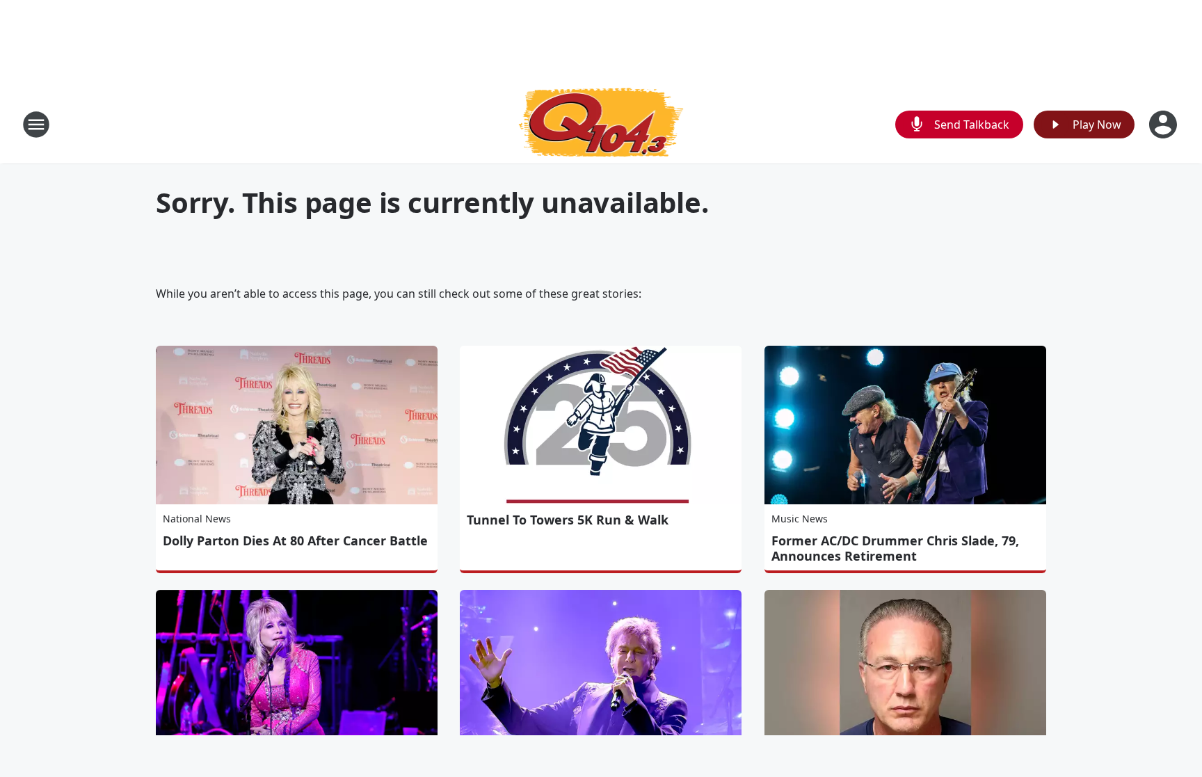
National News (197, 518)
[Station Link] (601, 124)
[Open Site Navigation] (36, 124)
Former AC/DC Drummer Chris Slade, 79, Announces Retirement (895, 548)
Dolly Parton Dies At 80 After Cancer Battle (295, 540)
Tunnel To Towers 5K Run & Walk (567, 519)
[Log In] (1164, 124)
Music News (799, 518)
